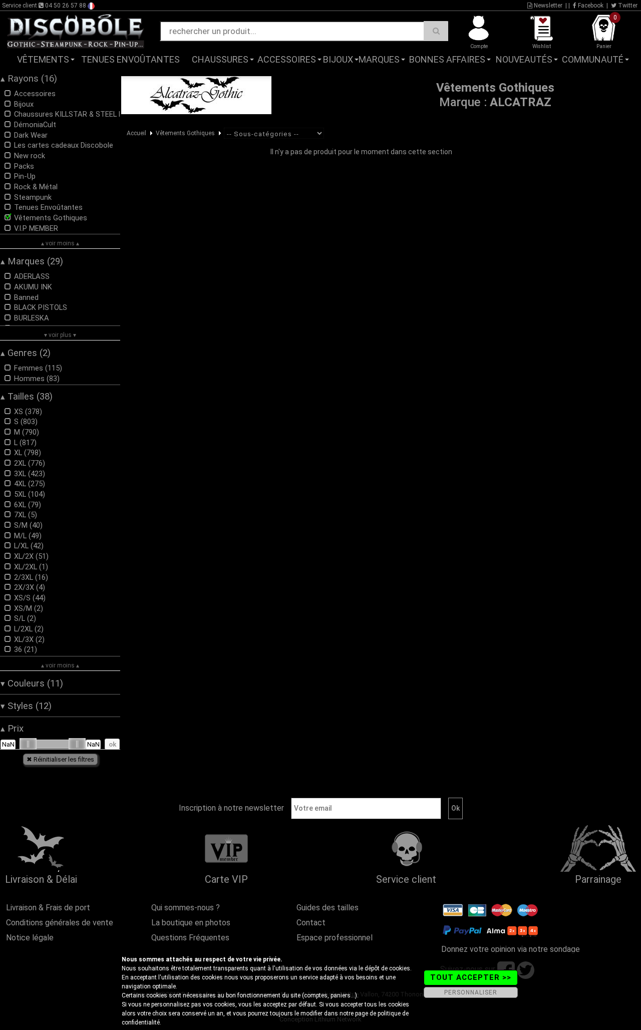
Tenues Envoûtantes (130, 59)
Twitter (626, 5)
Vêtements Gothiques (185, 133)
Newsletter (547, 5)
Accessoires (286, 59)
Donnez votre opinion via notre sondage (510, 949)
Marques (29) (32, 261)
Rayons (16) (29, 78)
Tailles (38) (27, 396)
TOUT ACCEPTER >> (470, 977)
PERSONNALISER (470, 992)
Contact (311, 922)
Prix (12, 728)
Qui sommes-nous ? (185, 907)
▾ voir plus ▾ (60, 334)
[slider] (28, 744)
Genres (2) (26, 353)
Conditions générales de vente (59, 922)
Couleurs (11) (32, 683)
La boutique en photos (190, 922)
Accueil (136, 133)
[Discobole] (76, 30)
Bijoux (338, 59)
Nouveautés (524, 59)
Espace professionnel (334, 937)
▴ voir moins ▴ (60, 243)
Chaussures (220, 59)
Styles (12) (26, 706)
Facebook (589, 5)
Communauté (592, 59)
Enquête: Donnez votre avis (540, 75)
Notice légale (30, 937)
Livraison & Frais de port (48, 907)
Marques (379, 59)
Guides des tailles (327, 907)
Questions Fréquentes (190, 937)
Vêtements (43, 59)
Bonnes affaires (447, 59)
